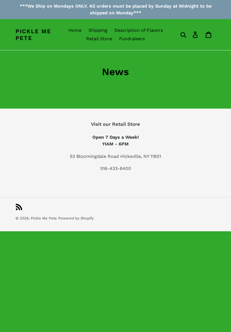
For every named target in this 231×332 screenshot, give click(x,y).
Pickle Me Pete (33, 34)
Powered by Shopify (76, 218)
